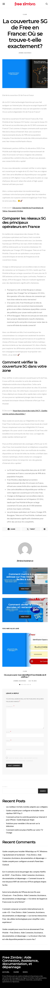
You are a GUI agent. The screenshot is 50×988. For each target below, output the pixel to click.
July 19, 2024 (32, 681)
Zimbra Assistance (25, 53)
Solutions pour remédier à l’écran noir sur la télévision (23, 824)
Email (8, 740)
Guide (25, 14)
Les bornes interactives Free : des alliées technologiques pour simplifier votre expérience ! (24, 918)
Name (8, 732)
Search (4, 786)
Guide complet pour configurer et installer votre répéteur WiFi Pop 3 (25, 811)
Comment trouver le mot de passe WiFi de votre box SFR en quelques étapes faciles (24, 881)
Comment (9, 706)
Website (9, 749)
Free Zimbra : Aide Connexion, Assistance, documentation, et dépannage (20, 962)
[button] (19, 684)
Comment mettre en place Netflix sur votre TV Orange (24, 831)
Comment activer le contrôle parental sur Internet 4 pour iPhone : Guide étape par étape (26, 818)
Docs (25, 972)
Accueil (5, 972)
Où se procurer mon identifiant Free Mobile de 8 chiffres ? (25, 676)
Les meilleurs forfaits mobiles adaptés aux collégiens (27, 807)
